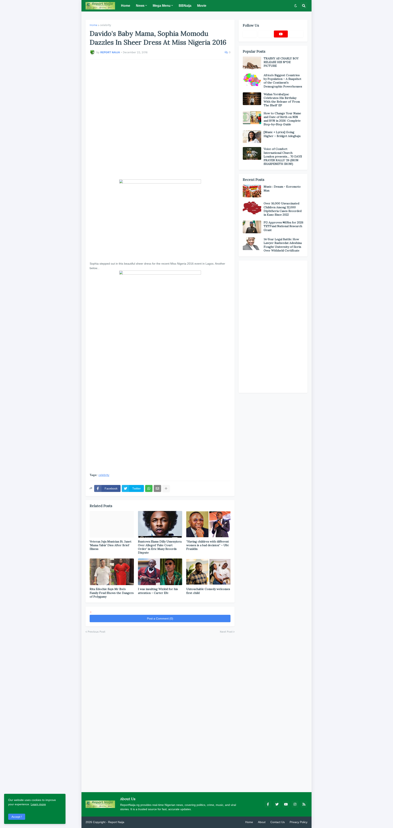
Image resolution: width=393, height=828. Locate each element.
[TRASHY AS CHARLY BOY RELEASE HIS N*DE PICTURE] (252, 63)
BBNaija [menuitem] (185, 5)
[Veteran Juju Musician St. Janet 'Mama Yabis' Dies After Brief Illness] (112, 524)
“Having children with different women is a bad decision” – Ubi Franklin (207, 545)
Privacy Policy (298, 822)
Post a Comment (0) (160, 618)
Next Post (226, 631)
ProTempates (133, 822)
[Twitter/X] (265, 34)
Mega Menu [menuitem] (162, 5)
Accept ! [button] (16, 816)
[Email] (157, 488)
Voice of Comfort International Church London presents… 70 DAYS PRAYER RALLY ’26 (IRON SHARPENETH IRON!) (283, 156)
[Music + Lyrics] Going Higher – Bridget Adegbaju (282, 134)
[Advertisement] (160, 119)
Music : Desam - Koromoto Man (282, 188)
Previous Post (96, 631)
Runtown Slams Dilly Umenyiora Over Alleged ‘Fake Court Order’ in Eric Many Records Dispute (160, 547)
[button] (295, 5)
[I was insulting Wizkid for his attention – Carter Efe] (160, 571)
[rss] (303, 804)
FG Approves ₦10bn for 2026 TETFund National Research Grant (283, 226)
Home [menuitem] (125, 5)
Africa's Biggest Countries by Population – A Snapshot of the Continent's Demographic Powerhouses (283, 80)
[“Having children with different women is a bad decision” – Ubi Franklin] (208, 524)
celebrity (105, 25)
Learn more (38, 804)
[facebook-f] (267, 804)
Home (93, 25)
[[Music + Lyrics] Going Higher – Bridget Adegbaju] (252, 136)
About (261, 822)
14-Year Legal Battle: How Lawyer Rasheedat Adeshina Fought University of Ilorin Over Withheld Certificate (283, 244)
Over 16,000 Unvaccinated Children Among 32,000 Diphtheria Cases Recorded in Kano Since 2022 (283, 209)
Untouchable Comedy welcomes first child (208, 591)
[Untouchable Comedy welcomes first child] (208, 571)
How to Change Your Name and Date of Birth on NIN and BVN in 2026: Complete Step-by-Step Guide (282, 118)
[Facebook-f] (250, 34)
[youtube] (281, 34)
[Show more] (166, 488)
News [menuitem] (140, 5)
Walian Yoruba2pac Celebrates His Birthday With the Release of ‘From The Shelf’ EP (282, 99)
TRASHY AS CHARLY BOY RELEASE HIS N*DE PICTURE (281, 62)
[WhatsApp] (148, 488)
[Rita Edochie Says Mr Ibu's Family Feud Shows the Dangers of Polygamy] (112, 571)
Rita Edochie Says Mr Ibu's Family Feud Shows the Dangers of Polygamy (112, 592)
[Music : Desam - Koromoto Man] (252, 191)
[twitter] (276, 804)
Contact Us (277, 822)
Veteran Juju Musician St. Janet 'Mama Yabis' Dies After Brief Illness (110, 545)
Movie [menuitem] (201, 5)
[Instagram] (296, 34)
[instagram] (294, 804)
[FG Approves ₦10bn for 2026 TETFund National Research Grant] (252, 227)
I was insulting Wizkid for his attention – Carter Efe (158, 591)
